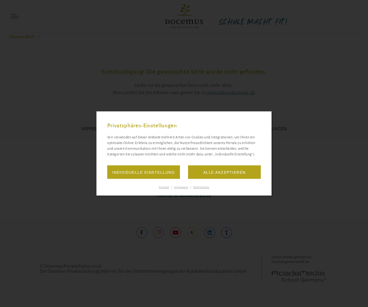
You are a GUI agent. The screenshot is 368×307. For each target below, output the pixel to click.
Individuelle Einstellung (143, 172)
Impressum (181, 187)
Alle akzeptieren (224, 172)
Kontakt (164, 187)
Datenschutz (201, 187)
